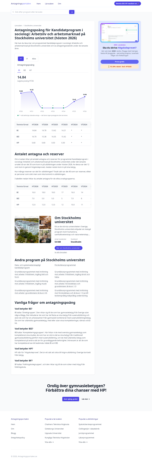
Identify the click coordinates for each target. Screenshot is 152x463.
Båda (34, 59)
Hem (13, 424)
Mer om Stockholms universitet (68, 248)
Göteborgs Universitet (54, 429)
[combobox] (43, 12)
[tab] (19, 70)
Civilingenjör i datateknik (89, 429)
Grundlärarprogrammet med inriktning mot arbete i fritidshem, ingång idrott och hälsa (72, 274)
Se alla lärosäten (61, 252)
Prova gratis (119, 62)
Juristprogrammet (86, 433)
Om (12, 429)
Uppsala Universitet (53, 433)
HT (21, 59)
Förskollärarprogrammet (65, 265)
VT (27, 59)
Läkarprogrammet (86, 437)
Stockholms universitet (32, 25)
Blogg (13, 433)
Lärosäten (18, 25)
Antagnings (21, 3)
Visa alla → (49, 442)
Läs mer (86, 399)
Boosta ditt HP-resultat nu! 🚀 (127, 3)
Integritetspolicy (18, 437)
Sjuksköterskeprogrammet (90, 424)
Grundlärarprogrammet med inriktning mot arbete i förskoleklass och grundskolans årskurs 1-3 (71, 284)
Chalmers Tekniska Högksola (57, 424)
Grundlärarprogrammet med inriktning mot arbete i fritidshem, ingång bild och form (31, 274)
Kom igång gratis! (71, 399)
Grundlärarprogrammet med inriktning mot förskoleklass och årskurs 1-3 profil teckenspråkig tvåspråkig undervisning (71, 293)
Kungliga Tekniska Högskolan (57, 437)
